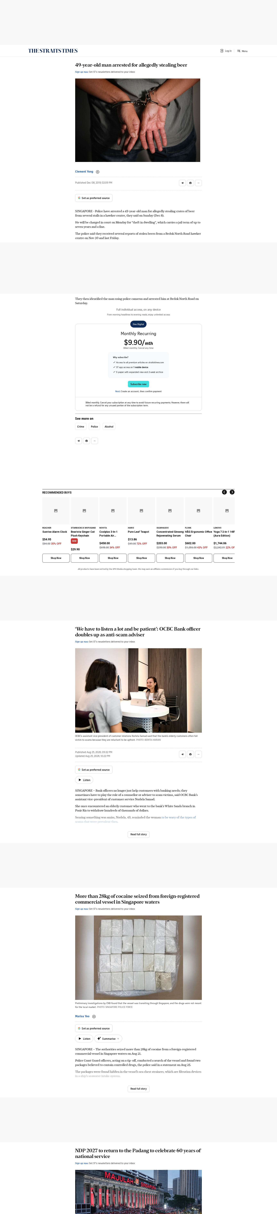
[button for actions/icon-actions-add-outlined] (98, 172)
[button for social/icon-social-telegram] (182, 183)
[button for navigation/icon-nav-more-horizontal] (198, 183)
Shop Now (56, 558)
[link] (52, 50)
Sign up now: (81, 71)
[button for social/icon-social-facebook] (190, 183)
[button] (226, 50)
